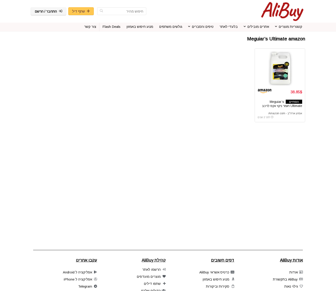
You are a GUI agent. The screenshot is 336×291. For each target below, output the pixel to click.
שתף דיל (78, 11)
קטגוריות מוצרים (290, 27)
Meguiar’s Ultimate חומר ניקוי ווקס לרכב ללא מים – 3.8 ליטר (282, 106)
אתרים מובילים (258, 27)
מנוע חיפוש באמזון (139, 27)
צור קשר (90, 27)
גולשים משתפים (170, 27)
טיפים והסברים (202, 27)
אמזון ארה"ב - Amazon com (285, 113)
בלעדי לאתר (228, 27)
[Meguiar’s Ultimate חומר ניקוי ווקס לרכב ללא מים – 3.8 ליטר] (280, 68)
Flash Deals (111, 27)
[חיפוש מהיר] (101, 11)
